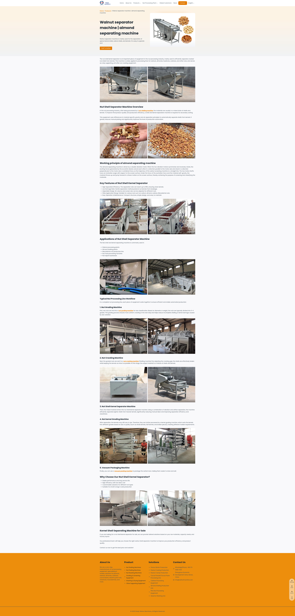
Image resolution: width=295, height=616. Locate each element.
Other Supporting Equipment (135, 583)
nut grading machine (126, 311)
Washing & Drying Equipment (136, 581)
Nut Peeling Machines (133, 570)
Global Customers (166, 3)
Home (122, 3)
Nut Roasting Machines (134, 573)
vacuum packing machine (123, 471)
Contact (182, 3)
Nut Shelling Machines (133, 567)
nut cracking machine (131, 361)
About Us (128, 3)
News (175, 3)
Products (108, 11)
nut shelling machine (146, 111)
